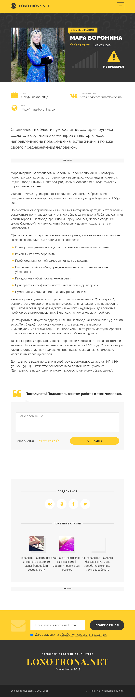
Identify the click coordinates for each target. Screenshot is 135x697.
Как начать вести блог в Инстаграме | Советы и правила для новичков (66, 563)
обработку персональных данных (83, 634)
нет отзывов (102, 45)
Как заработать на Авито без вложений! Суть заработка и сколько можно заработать (97, 563)
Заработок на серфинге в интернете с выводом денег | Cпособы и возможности (36, 563)
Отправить (94, 440)
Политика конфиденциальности (107, 690)
